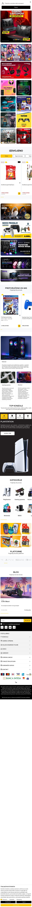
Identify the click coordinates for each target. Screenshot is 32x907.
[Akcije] (2, 162)
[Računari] (16, 348)
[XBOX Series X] (26, 560)
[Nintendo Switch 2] (5, 560)
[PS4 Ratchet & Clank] (10, 305)
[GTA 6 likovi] (16, 587)
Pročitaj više (27, 610)
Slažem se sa (11, 624)
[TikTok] (14, 627)
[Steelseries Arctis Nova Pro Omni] (16, 212)
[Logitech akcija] (8, 87)
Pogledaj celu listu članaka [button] (16, 574)
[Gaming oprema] (8, 377)
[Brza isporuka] (6, 162)
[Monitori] (24, 377)
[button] (19, 183)
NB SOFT (19, 697)
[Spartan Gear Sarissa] (16, 229)
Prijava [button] (16, 7)
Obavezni (4, 899)
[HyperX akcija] (16, 70)
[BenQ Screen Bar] (16, 275)
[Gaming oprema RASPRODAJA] (16, 529)
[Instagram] (6, 627)
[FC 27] (8, 136)
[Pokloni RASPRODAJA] (16, 541)
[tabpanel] (16, 25)
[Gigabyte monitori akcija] (8, 104)
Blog (2, 600)
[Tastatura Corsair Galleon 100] (16, 247)
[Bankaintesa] (12, 678)
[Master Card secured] (24, 678)
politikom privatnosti (14, 624)
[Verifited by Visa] (28, 678)
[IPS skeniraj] (16, 682)
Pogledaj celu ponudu (16, 290)
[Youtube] (10, 627)
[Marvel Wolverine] (23, 120)
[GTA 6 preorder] (16, 52)
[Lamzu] (16, 263)
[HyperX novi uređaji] (23, 136)
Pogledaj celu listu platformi (16, 553)
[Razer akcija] (23, 87)
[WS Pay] (28, 674)
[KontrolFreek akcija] (23, 104)
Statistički (11, 899)
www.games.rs (8, 697)
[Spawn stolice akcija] (8, 120)
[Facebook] (2, 627)
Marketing (19, 899)
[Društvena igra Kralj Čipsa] (10, 172)
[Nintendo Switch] (16, 560)
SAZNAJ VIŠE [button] (7, 433)
